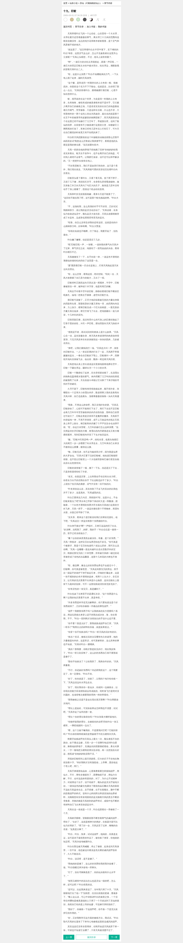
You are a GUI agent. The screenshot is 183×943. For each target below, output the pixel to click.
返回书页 (67, 26)
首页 (65, 3)
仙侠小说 (74, 3)
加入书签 (91, 26)
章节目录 (79, 26)
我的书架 (102, 26)
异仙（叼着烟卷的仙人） (91, 3)
